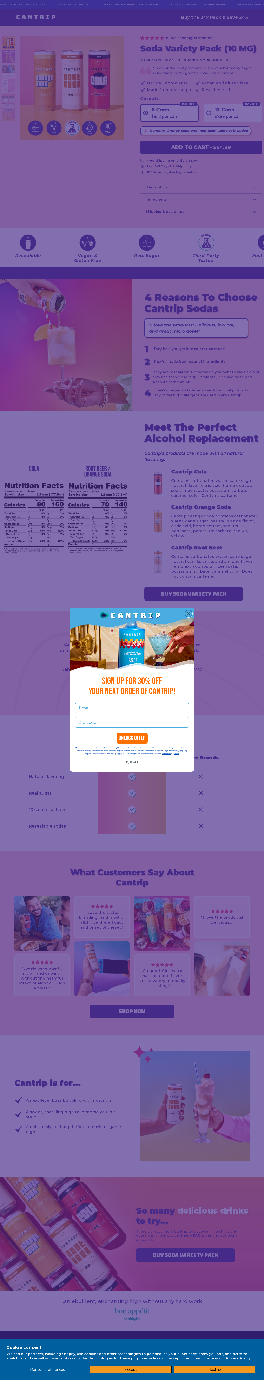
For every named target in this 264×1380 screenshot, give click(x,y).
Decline (214, 1370)
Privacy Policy (238, 1358)
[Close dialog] (188, 613)
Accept (131, 1370)
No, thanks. (132, 762)
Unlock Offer (132, 738)
